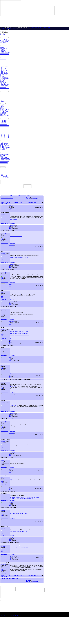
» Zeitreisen (2, 81)
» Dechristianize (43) (4, 111)
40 (1, 203)
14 (15, 202)
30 (32, 202)
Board (10, 195)
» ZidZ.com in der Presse (4, 174)
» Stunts (1, 156)
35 (37, 202)
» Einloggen (2, 34)
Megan (10, 357)
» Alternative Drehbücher (4, 65)
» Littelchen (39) (3, 110)
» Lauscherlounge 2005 (4, 123)
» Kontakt (2, 170)
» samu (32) (2, 105)
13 (14, 202)
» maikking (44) (3, 112)
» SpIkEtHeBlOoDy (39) (4, 109)
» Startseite (2, 47)
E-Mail (4, 223)
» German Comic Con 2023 (5, 136)
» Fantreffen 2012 (3, 131)
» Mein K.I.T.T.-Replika (4, 176)
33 (35, 202)
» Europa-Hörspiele (3, 74)
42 (3, 203)
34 (36, 202)
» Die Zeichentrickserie (4, 70)
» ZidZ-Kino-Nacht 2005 (4, 125)
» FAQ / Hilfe (2, 101)
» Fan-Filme (2, 149)
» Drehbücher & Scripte (4, 66)
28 (30, 202)
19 (20, 202)
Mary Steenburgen (13, 386)
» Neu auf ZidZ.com (3, 48)
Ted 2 (20, 294)
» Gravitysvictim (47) (4, 113)
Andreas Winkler (4, 613)
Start (7, 28)
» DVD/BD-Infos (3, 51)
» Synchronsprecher (3, 157)
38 (41, 202)
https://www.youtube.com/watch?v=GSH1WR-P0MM (19, 335)
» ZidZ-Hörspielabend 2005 (5, 158)
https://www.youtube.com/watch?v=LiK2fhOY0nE (19, 547)
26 (28, 202)
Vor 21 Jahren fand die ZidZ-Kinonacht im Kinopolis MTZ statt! (39, 27)
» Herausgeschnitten (3, 64)
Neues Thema (28, 198)
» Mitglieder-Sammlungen (4, 98)
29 (31, 202)
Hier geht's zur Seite (13, 219)
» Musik (1, 142)
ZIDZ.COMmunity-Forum (6, 197)
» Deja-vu (2, 80)
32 (34, 202)
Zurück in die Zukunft (5, 198)
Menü (3, 28)
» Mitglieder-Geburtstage (4, 97)
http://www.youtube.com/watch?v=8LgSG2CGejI (18, 531)
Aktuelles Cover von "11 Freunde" (16, 236)
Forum (10, 28)
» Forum (1, 93)
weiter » (5, 203)
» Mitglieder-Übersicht (4, 96)
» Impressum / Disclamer (4, 172)
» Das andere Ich (3, 82)
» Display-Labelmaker (4, 85)
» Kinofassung (2, 76)
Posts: (10, 208)
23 (24, 202)
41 (2, 203)
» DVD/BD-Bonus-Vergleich (5, 52)
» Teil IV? (2, 75)
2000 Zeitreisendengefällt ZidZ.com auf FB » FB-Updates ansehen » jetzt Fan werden (4, 41)
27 (29, 202)
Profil (2, 223)
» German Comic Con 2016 (5, 133)
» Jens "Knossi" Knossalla (4, 88)
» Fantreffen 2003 (3, 120)
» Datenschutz (2, 173)
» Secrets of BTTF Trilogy (4, 86)
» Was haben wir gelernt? (4, 78)
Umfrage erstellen (35, 198)
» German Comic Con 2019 (5, 135)
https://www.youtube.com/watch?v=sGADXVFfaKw (19, 257)
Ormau (10, 284)
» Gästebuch (2, 49)
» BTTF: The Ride (3, 71)
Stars (16, 28)
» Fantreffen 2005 (3, 124)
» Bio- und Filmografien (4, 154)
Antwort (28, 195)
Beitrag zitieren (12, 223)
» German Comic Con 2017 (5, 134)
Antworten (28, 197)
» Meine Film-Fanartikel (4, 54)
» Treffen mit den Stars (4, 164)
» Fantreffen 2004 (3, 121)
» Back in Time (3, 87)
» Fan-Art (2, 100)
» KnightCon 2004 (3, 122)
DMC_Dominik (12, 340)
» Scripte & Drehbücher (4, 145)
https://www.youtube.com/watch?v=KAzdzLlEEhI (18, 333)
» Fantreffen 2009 (3, 129)
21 (22, 202)
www (7, 223)
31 (33, 202)
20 (21, 202)
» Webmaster (2, 171)
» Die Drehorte (3, 62)
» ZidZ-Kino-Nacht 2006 (4, 126)
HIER (11, 479)
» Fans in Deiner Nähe (4, 99)
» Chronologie (2, 79)
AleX (10, 486)
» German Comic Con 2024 (5, 137)
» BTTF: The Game (3, 72)
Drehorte (13, 28)
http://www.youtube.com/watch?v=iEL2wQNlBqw (19, 513)
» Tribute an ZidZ (3, 67)
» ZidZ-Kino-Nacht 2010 (4, 130)
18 (19, 202)
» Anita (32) (2, 104)
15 (16, 202)
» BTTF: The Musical (4, 73)
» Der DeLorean (3, 63)
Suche (36, 195)
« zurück (2, 202)
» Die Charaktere (3, 59)
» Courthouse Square (4, 68)
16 (17, 202)
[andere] (11, 198)
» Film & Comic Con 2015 (5, 132)
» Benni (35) (2, 106)
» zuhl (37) (2, 107)
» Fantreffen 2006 (3, 127)
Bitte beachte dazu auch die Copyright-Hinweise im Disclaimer (12, 615)
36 (38, 202)
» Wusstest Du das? (3, 60)
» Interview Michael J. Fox (5, 159)
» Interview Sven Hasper (4, 160)
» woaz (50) (2, 114)
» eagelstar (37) (3, 108)
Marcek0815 (11, 502)
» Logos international (4, 77)
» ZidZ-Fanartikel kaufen (4, 53)
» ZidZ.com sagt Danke (4, 175)
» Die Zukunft (2, 83)
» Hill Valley (2, 69)
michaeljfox (11, 205)
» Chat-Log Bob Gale (4, 163)
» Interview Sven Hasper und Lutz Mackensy (4, 162)
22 (23, 202)
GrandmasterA (11, 225)
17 (18, 202)
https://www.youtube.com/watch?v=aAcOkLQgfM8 (19, 331)
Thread (19, 195)
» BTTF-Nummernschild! (4, 84)
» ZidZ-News (2, 50)
